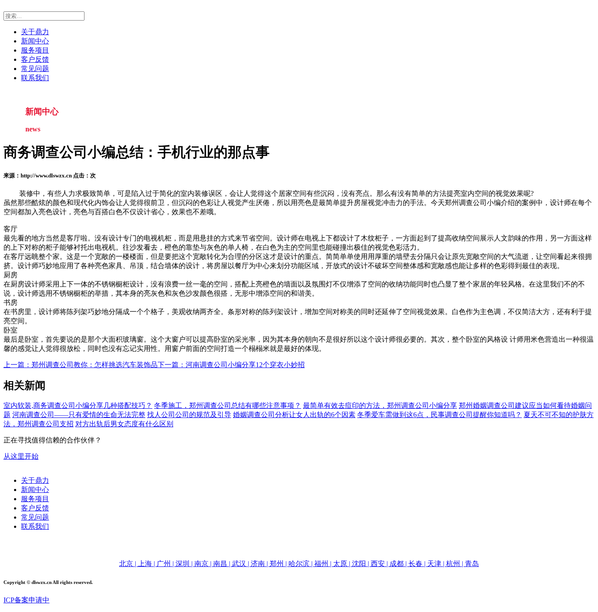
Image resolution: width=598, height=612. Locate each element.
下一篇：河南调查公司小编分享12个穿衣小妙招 (231, 364)
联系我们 (35, 77)
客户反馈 (35, 59)
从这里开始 (21, 456)
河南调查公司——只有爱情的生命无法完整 (78, 414)
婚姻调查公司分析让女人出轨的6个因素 (294, 414)
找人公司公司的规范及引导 (189, 414)
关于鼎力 (35, 31)
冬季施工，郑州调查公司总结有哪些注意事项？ (227, 405)
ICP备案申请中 (26, 600)
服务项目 (35, 50)
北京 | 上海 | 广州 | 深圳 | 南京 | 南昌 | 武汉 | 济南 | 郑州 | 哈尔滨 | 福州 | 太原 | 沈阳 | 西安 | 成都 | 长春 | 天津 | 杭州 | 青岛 (299, 563)
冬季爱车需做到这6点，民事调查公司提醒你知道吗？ (439, 414)
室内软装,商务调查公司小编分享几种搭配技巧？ (78, 405)
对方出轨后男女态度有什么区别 (124, 424)
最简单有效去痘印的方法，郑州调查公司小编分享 (380, 405)
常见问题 (35, 68)
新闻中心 (35, 41)
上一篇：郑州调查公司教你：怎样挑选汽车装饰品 (81, 364)
